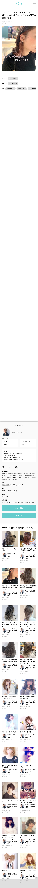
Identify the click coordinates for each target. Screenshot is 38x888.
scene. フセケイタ (17, 436)
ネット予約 (19, 512)
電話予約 (19, 519)
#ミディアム (21, 88)
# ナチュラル (13, 83)
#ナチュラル (10, 88)
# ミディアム (13, 78)
